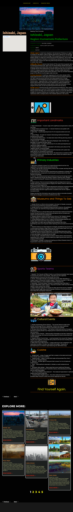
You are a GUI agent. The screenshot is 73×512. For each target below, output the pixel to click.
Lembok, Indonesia (30, 463)
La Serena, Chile (52, 420)
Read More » (7, 440)
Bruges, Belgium (6, 460)
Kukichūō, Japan (6, 427)
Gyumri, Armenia (53, 475)
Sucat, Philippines (30, 429)
